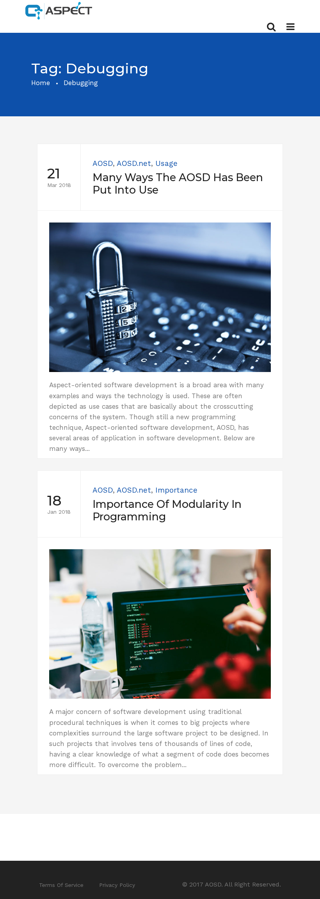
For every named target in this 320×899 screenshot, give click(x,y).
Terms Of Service (61, 885)
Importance (176, 490)
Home (40, 83)
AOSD (102, 163)
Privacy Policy (117, 885)
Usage (166, 163)
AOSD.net (134, 163)
